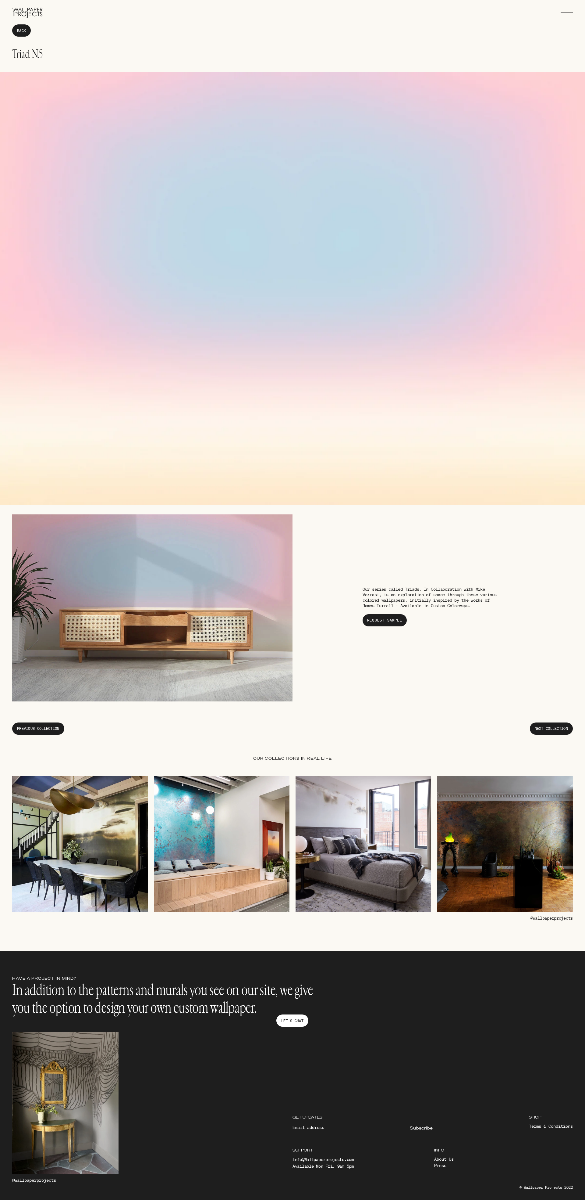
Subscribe (421, 1128)
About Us (444, 1159)
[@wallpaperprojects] (65, 1104)
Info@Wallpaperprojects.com (323, 1159)
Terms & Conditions (551, 1126)
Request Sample (384, 620)
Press (440, 1165)
